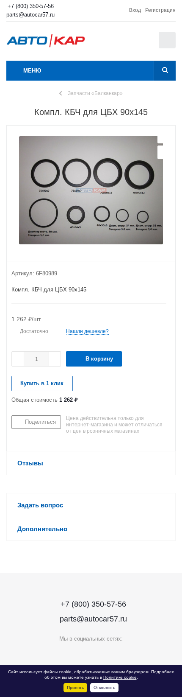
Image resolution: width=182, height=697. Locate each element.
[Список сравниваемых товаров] (125, 44)
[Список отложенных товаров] (143, 43)
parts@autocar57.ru (30, 14)
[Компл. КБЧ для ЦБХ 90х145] (91, 191)
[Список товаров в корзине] (168, 46)
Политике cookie (120, 677)
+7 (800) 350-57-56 (31, 6)
